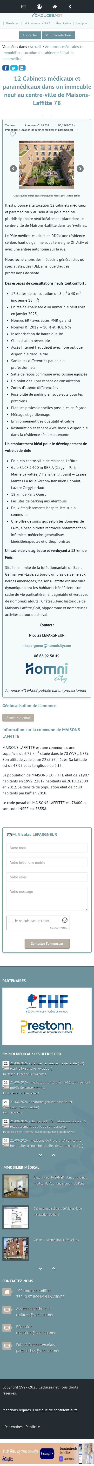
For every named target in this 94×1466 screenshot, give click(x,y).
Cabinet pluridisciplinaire (50, 1177)
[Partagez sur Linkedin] (22, 67)
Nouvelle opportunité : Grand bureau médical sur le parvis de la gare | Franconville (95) (58, 1214)
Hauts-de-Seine (12, 1093)
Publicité (33, 1426)
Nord (6, 1112)
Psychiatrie (30, 1093)
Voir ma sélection (58, 35)
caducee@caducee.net (34, 1314)
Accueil (35, 46)
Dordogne (9, 1074)
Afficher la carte (18, 717)
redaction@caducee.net (35, 1332)
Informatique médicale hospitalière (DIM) (49, 1131)
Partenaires (14, 1426)
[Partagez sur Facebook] (5, 67)
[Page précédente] (70, 6)
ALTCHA (64, 928)
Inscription (82, 23)
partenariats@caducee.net (37, 1350)
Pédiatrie (16, 1112)
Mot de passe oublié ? (37, 23)
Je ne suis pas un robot (32, 920)
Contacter (30, 35)
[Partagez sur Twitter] (13, 67)
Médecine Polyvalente (30, 1074)
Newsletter (12, 23)
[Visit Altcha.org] (64, 921)
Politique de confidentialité (55, 1409)
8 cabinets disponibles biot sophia (56, 1240)
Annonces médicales (62, 46)
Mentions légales (17, 1409)
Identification (63, 23)
